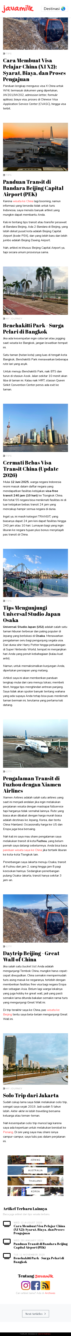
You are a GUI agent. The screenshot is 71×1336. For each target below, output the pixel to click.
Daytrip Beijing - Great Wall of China (31, 956)
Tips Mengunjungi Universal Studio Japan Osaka (31, 614)
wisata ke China (23, 201)
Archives (50, 1293)
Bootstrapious (44, 1334)
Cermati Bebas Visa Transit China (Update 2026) (31, 468)
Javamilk (44, 1276)
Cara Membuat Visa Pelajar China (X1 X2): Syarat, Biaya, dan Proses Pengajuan (34, 69)
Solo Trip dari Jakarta (31, 1095)
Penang (8, 1132)
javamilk (18, 9)
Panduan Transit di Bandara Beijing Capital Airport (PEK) (33, 188)
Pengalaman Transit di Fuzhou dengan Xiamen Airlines (32, 784)
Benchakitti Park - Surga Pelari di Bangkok (33, 328)
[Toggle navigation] (54, 9)
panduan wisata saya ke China (22, 850)
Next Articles (34, 1314)
